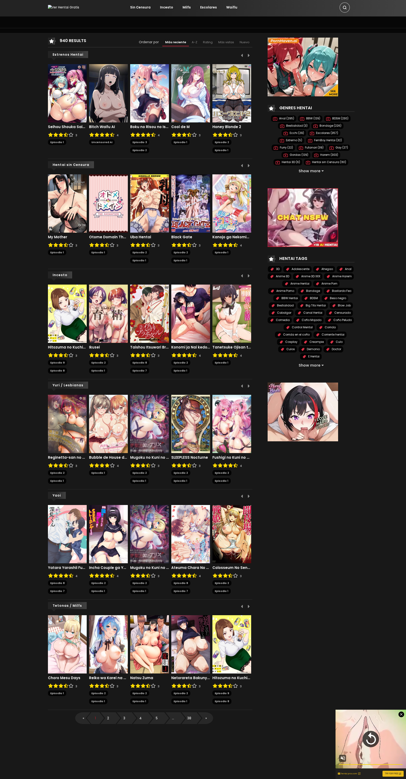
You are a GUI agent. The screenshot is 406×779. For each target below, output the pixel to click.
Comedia (282, 320)
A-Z (194, 42)
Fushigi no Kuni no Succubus (231, 457)
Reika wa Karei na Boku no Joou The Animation (108, 678)
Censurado (342, 313)
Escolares (208, 7)
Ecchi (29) (296, 133)
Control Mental (302, 327)
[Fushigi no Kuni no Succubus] (231, 423)
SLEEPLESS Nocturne (189, 457)
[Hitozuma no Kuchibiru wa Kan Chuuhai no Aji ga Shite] (67, 313)
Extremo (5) (293, 140)
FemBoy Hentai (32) (327, 140)
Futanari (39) (314, 147)
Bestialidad (285, 305)
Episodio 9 (57, 362)
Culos (290, 349)
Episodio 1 (57, 142)
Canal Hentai (312, 313)
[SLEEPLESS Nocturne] (190, 423)
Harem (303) (329, 155)
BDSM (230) (340, 118)
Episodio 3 (140, 142)
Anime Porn (329, 284)
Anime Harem (342, 276)
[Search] (345, 7)
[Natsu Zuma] (149, 644)
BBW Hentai (289, 298)
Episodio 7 (140, 370)
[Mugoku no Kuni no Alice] (149, 423)
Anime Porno (285, 291)
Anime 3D (282, 276)
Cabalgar (283, 313)
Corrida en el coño (296, 335)
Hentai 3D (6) (290, 162)
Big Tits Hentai (315, 305)
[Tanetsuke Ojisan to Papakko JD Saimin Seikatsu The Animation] (231, 313)
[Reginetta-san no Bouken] (67, 423)
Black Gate (181, 237)
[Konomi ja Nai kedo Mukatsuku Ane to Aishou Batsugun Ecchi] (190, 313)
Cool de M (180, 127)
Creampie (316, 342)
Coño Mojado (311, 320)
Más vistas (226, 42)
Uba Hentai (140, 237)
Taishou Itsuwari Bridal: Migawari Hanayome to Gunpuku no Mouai (149, 347)
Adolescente (300, 269)
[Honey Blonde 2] (231, 93)
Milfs (187, 7)
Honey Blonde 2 (226, 127)
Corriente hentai (332, 335)
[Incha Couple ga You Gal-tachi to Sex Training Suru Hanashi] (108, 534)
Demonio (313, 349)
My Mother (57, 237)
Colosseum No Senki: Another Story (231, 568)
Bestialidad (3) (296, 126)
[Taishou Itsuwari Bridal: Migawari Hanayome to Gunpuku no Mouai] (149, 313)
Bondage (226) (330, 126)
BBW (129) (312, 118)
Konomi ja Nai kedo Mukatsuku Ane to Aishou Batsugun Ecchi (190, 347)
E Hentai (314, 356)
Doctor (336, 349)
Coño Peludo (342, 320)
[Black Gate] (190, 203)
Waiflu (231, 7)
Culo (339, 342)
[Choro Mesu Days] (67, 644)
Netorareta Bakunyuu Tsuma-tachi (190, 678)
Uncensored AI (101, 142)
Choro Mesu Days (64, 678)
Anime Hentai (299, 284)
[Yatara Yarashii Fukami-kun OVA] (67, 534)
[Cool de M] (190, 93)
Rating (208, 42)
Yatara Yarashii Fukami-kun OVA (67, 568)
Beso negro (337, 298)
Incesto (166, 7)
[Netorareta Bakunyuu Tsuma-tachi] (190, 644)
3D (277, 269)
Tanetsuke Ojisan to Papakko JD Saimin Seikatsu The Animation (231, 347)
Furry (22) (286, 147)
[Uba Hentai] (149, 203)
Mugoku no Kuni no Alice (149, 457)
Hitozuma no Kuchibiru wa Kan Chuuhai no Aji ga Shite (67, 347)
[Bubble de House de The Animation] (108, 423)
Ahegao (327, 269)
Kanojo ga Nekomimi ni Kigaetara (231, 237)
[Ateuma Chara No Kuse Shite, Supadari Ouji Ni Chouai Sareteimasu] (190, 534)
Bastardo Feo (341, 291)
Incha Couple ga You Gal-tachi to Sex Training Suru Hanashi (108, 568)
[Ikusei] (108, 313)
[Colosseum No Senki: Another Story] (231, 534)
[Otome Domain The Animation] (108, 203)
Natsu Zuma (141, 678)
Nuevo (245, 42)
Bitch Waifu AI (102, 127)
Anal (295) (286, 118)
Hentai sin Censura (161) (328, 162)
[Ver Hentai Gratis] (63, 7)
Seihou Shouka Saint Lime (67, 127)
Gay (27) (341, 147)
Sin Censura (140, 7)
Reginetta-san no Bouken (67, 457)
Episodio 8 (57, 370)
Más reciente (175, 42)
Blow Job (344, 305)
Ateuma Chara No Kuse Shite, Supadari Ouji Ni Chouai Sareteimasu (190, 568)
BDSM (313, 298)
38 (189, 718)
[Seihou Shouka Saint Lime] (67, 93)
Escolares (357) (326, 133)
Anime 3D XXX (310, 276)
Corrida (330, 327)
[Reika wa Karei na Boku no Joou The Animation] (108, 644)
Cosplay (291, 342)
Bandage (312, 291)
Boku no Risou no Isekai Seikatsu (149, 127)
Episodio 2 (140, 150)
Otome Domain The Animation (108, 237)
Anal (347, 269)
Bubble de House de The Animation (108, 457)
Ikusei (94, 347)
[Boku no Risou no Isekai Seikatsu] (149, 93)
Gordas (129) (298, 155)
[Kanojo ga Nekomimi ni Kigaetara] (231, 203)
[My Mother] (67, 203)
